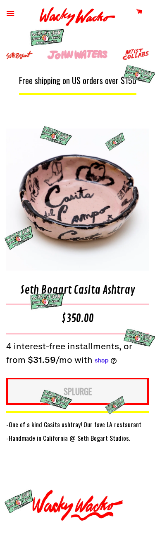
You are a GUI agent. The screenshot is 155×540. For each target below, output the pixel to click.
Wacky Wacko (77, 18)
